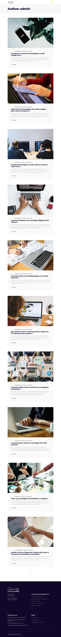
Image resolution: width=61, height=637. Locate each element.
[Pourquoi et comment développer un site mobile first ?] (30, 33)
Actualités (29, 51)
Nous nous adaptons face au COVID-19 (15, 623)
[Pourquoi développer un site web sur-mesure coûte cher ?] (30, 144)
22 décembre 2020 (18, 550)
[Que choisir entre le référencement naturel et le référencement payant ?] (30, 311)
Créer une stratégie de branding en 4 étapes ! (29, 498)
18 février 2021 (18, 51)
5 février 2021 (17, 162)
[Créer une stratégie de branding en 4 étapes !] (30, 478)
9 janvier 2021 (17, 440)
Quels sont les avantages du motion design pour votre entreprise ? (28, 110)
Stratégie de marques (35, 601)
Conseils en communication (37, 596)
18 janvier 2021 (18, 329)
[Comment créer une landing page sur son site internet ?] (30, 255)
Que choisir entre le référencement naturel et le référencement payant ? (29, 332)
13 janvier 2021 (18, 385)
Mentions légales (34, 619)
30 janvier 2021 (18, 218)
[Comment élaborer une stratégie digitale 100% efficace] (30, 200)
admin (24, 51)
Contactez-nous (34, 617)
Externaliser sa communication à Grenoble (16, 617)
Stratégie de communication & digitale (39, 599)
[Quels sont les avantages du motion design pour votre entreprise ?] (30, 88)
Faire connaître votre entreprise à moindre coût (17, 625)
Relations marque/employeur (37, 603)
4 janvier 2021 (17, 496)
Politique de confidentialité (36, 622)
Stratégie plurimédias (35, 605)
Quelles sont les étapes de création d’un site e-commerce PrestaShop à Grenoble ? (30, 553)
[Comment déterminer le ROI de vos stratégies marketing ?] (30, 366)
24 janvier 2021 (18, 273)
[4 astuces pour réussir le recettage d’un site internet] (30, 422)
